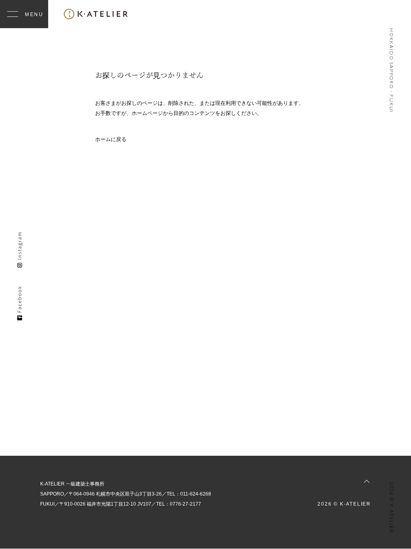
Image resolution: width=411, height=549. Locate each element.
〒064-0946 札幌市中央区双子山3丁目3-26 (115, 494)
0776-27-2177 (185, 504)
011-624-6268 (195, 494)
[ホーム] (95, 14)
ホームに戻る (110, 139)
